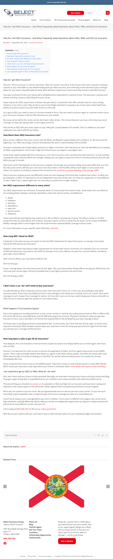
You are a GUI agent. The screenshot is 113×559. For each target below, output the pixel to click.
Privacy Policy (32, 556)
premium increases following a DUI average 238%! (78, 170)
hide (16, 50)
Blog (31, 524)
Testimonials (34, 537)
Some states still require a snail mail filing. (88, 366)
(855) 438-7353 (61, 2)
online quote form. (49, 409)
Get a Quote (75, 13)
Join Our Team (35, 530)
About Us (33, 522)
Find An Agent (35, 527)
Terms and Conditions (45, 556)
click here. (54, 228)
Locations (33, 532)
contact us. (36, 384)
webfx (8, 43)
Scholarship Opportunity (40, 535)
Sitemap (22, 556)
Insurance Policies (36, 43)
